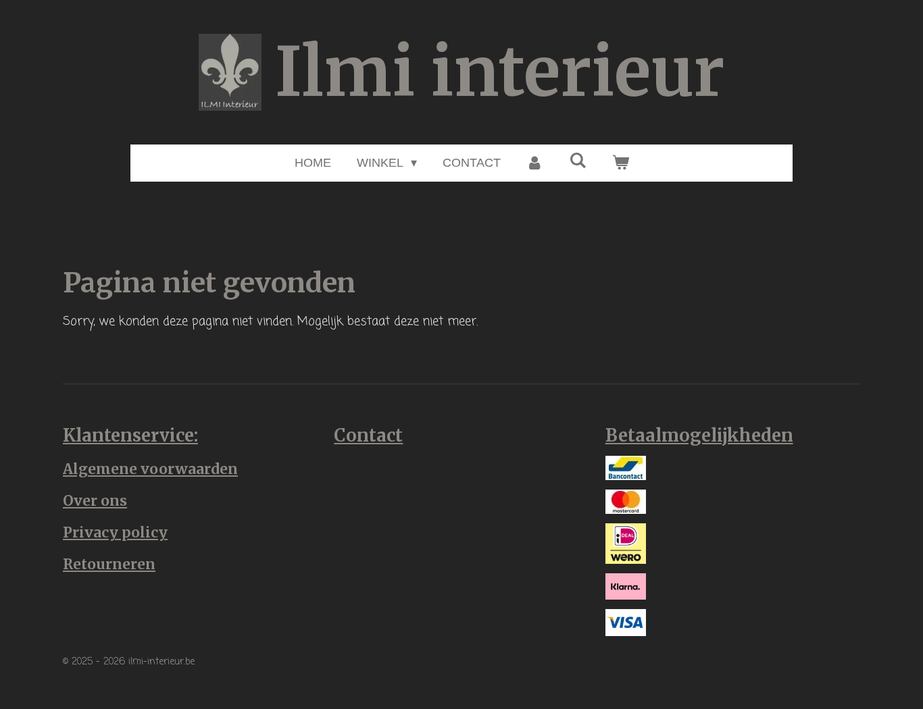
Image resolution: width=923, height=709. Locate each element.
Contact (368, 435)
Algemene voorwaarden (150, 469)
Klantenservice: (130, 435)
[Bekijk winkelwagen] (620, 163)
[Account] (535, 163)
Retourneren (109, 564)
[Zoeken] (577, 161)
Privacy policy (115, 532)
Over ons (95, 501)
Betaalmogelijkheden (699, 435)
